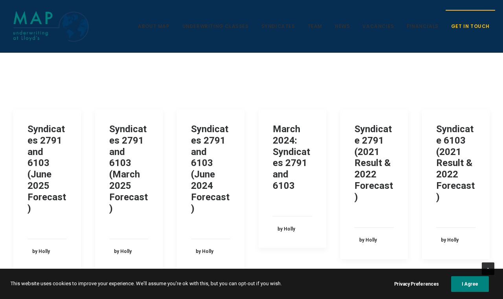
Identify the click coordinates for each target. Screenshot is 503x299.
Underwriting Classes (215, 26)
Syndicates (278, 26)
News (342, 26)
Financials (423, 26)
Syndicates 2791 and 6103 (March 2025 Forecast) (128, 169)
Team (315, 26)
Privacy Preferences (416, 284)
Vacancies (378, 26)
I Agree (470, 284)
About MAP (153, 26)
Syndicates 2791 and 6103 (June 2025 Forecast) (47, 169)
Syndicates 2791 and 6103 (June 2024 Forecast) (210, 169)
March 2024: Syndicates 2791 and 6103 (291, 157)
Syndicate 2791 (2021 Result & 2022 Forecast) (373, 163)
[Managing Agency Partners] (51, 26)
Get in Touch (470, 26)
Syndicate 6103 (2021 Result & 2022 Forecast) (455, 163)
